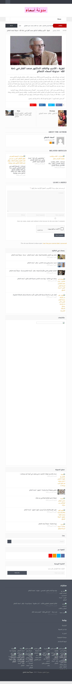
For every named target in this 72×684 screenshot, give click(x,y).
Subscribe (17, 573)
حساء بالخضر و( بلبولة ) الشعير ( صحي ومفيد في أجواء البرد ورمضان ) (38, 474)
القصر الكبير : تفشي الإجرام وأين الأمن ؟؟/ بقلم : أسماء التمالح (23, 115)
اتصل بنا (64, 633)
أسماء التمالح (49, 137)
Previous (52, 111)
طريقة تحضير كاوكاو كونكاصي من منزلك (46, 498)
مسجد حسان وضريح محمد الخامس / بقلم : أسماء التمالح (42, 263)
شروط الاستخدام (62, 641)
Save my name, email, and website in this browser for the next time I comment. (41, 221)
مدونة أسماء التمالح (28, 672)
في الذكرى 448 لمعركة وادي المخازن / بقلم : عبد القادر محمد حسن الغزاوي (51, 26)
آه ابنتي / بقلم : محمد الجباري (48, 113)
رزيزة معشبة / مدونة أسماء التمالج (48, 524)
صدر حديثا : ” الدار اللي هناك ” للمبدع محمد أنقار (44, 612)
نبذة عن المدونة (62, 629)
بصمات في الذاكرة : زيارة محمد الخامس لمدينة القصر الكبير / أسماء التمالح (37, 278)
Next (18, 111)
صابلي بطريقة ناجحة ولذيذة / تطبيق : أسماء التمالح (43, 490)
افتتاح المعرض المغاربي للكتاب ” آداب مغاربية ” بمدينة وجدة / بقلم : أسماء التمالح (35, 603)
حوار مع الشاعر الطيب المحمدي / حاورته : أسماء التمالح (42, 590)
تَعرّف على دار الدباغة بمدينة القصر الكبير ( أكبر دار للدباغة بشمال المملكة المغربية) (35, 295)
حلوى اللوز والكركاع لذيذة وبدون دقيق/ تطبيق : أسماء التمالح (40, 510)
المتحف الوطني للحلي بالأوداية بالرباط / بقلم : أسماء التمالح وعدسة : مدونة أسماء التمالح (33, 271)
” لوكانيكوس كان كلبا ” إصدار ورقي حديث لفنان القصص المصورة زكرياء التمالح (36, 160)
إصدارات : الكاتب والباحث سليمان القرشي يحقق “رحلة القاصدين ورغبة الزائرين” (57, 164)
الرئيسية (64, 625)
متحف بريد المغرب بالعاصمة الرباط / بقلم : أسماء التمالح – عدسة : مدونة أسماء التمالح (34, 255)
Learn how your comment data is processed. (43, 243)
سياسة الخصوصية (62, 637)
